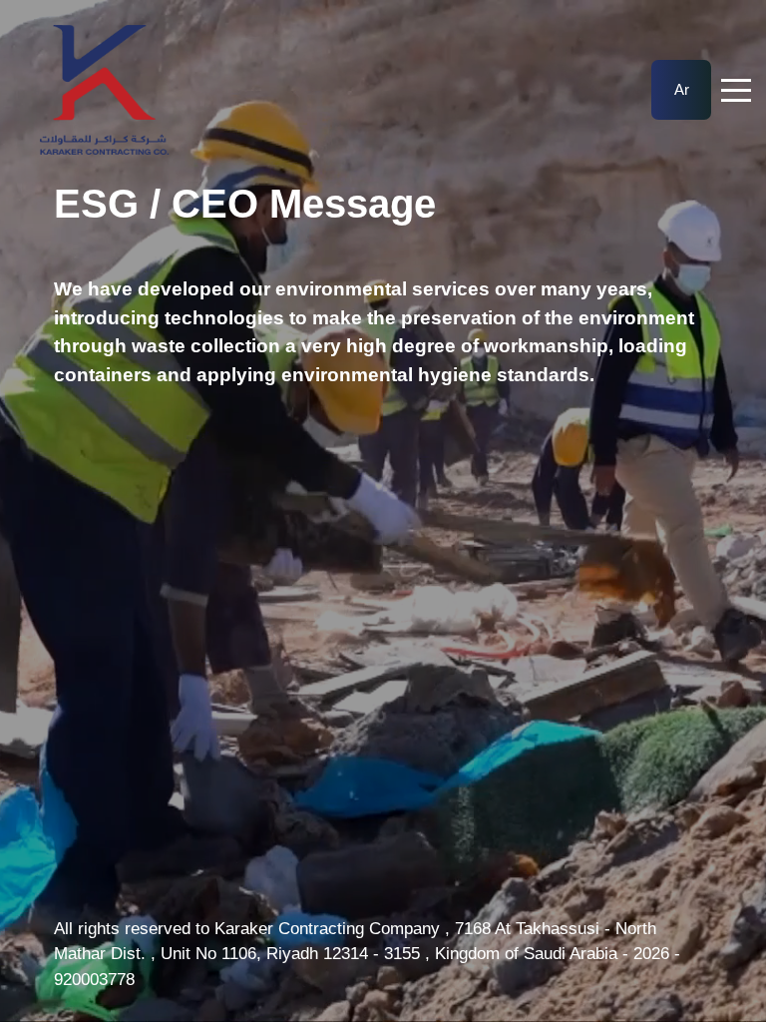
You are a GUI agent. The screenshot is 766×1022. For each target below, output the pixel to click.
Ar (681, 89)
